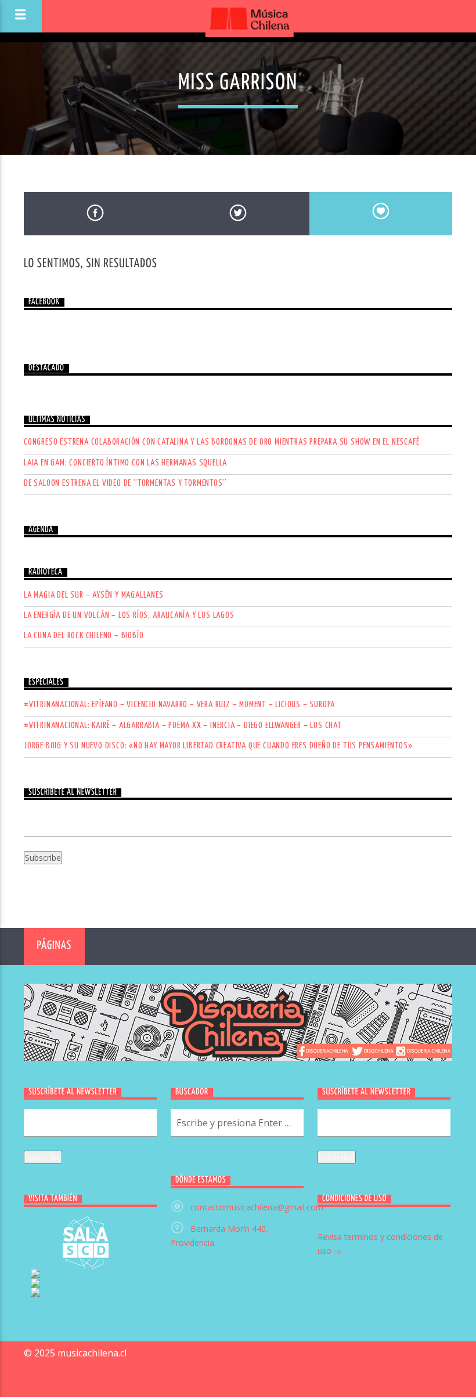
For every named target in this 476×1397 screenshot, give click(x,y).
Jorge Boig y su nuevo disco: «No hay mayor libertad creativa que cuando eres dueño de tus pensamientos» (218, 745)
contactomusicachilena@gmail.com (256, 1207)
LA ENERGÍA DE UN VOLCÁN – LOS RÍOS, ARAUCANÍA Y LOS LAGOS (129, 615)
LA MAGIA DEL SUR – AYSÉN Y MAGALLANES (94, 595)
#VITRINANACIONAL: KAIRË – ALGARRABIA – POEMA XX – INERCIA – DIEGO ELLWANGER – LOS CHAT (183, 725)
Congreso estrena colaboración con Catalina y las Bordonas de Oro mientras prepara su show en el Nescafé (221, 442)
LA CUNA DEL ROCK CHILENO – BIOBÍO (83, 635)
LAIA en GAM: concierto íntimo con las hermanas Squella (125, 463)
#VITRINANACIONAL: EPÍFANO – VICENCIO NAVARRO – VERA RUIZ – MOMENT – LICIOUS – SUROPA (179, 704)
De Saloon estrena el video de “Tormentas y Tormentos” (125, 483)
